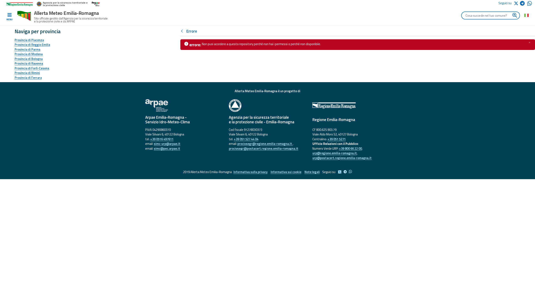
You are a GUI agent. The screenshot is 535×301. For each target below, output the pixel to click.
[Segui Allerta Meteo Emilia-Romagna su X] (517, 3)
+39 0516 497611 (161, 139)
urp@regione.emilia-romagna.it (334, 153)
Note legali (312, 172)
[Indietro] (182, 31)
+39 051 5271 (336, 139)
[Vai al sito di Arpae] (184, 105)
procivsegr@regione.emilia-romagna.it (265, 143)
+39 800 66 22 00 (350, 148)
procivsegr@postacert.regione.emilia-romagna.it (263, 148)
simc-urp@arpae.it (167, 143)
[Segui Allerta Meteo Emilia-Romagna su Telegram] (523, 4)
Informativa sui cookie (286, 172)
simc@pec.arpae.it (167, 148)
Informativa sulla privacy (250, 172)
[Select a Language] (526, 15)
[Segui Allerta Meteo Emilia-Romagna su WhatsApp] (529, 4)
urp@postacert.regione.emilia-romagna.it (342, 158)
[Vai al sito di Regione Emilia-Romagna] (351, 105)
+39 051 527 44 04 (246, 139)
